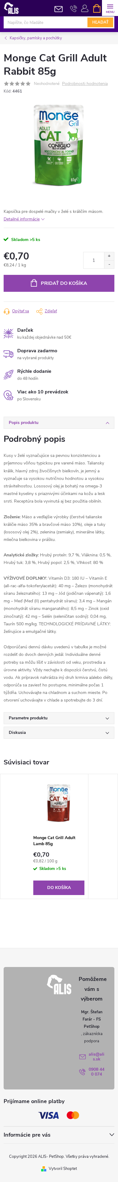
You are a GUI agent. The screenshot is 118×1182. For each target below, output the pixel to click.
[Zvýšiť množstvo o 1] (109, 256)
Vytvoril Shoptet (63, 1168)
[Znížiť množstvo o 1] (109, 264)
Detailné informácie (22, 219)
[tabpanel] (59, 836)
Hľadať (100, 22)
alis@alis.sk (96, 1056)
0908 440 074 (96, 1071)
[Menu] (110, 8)
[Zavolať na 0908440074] (73, 8)
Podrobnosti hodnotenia (85, 83)
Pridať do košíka (64, 283)
